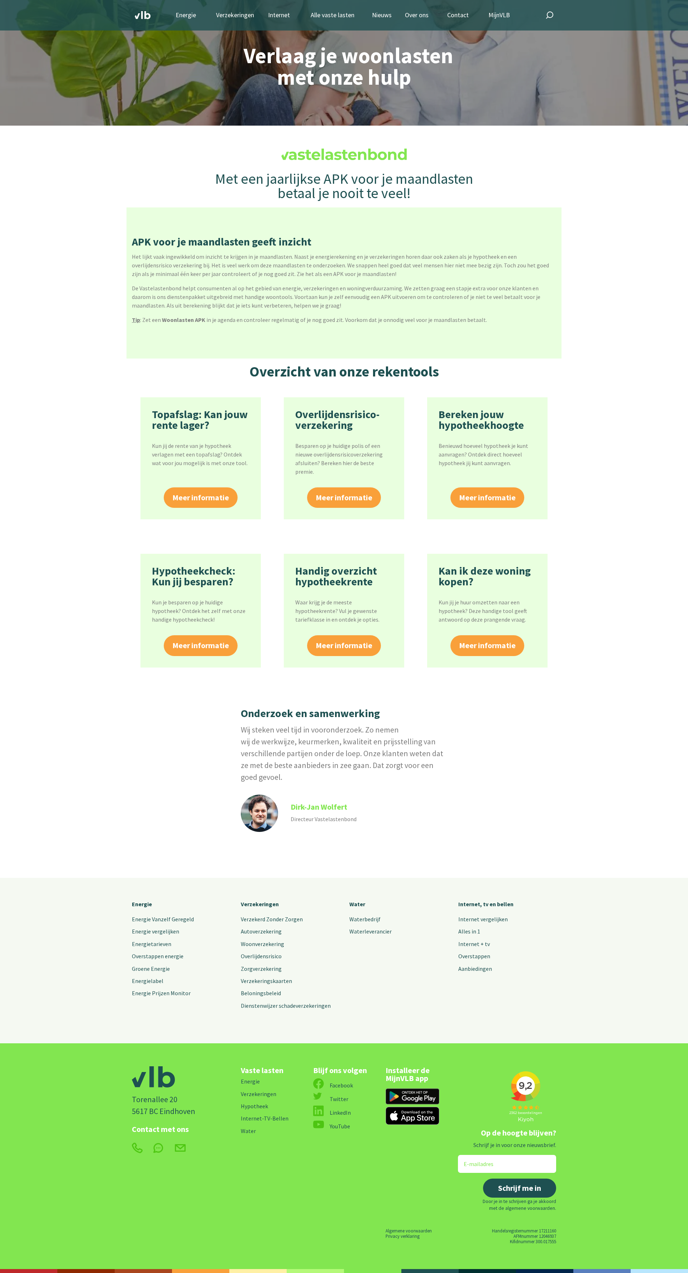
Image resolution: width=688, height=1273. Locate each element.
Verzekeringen (235, 15)
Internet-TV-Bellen (264, 1118)
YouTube (340, 1126)
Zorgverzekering (261, 968)
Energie (186, 15)
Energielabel (147, 980)
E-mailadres (473, 1159)
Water (357, 904)
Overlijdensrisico (261, 956)
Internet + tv (474, 943)
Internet (279, 15)
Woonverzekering (262, 943)
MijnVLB (499, 15)
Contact (458, 15)
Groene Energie (151, 968)
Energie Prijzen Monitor (161, 993)
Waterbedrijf (365, 919)
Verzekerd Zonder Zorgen (272, 919)
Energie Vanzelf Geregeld (163, 919)
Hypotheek (254, 1106)
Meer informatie (200, 497)
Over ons (417, 15)
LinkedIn (340, 1112)
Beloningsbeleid (261, 993)
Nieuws (382, 15)
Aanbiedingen (475, 968)
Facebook (341, 1085)
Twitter (339, 1099)
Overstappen (474, 956)
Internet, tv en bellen (485, 904)
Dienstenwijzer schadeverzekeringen (286, 1005)
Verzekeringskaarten (266, 980)
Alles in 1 (469, 931)
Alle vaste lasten (332, 15)
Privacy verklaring (403, 1236)
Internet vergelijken (483, 919)
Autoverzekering (261, 931)
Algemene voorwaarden (409, 1231)
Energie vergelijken (155, 931)
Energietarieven (151, 943)
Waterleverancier (370, 931)
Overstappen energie (157, 956)
